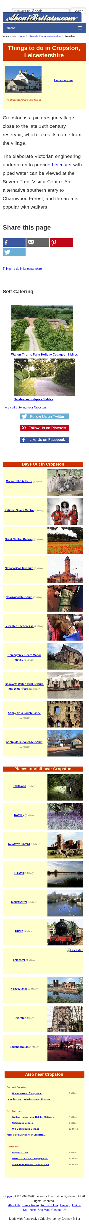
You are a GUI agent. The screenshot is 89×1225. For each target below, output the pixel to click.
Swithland (19, 786)
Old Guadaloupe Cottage (25, 1129)
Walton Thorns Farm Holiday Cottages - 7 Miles (44, 354)
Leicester (62, 164)
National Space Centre (19, 510)
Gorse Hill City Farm (19, 481)
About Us (14, 1205)
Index (32, 1210)
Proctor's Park (20, 1152)
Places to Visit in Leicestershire (45, 36)
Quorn (19, 931)
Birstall (19, 873)
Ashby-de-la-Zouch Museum (24, 742)
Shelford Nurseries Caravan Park (30, 1164)
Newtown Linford (19, 844)
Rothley (19, 815)
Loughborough (19, 1047)
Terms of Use (49, 1205)
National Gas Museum (19, 568)
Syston (19, 1018)
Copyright (9, 1196)
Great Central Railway (19, 539)
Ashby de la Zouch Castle (24, 713)
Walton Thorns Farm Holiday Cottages (33, 1117)
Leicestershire (63, 80)
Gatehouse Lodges (22, 1123)
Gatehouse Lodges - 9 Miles (33, 399)
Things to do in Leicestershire (22, 268)
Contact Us (58, 1210)
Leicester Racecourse (19, 626)
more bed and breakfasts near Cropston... (30, 1099)
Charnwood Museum (19, 597)
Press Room (30, 1205)
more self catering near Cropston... (26, 407)
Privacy (65, 1205)
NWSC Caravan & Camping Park (30, 1158)
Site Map (44, 1210)
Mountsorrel (19, 902)
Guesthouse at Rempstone (27, 1093)
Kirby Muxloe (19, 989)
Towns (21, 36)
